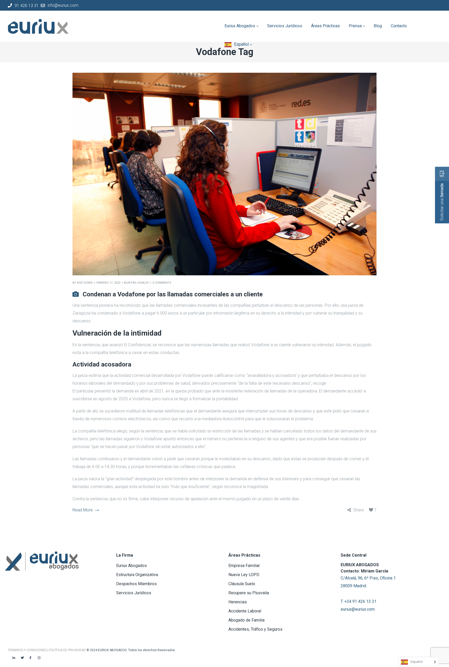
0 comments (162, 282)
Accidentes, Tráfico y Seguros (255, 629)
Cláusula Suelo (241, 583)
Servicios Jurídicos (133, 592)
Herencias (237, 601)
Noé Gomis (85, 282)
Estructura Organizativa (137, 574)
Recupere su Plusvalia (248, 592)
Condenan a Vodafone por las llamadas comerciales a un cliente (173, 294)
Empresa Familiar (244, 565)
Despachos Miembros (136, 583)
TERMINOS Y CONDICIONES (28, 650)
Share (358, 510)
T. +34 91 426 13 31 (359, 601)
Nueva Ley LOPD (243, 574)
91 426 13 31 (27, 5)
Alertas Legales (136, 282)
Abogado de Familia (246, 620)
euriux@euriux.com (358, 609)
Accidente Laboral (244, 611)
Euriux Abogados (131, 565)
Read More (82, 510)
